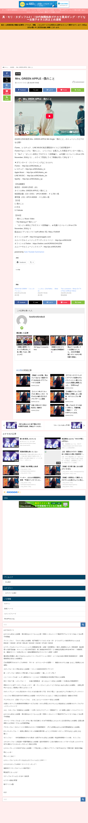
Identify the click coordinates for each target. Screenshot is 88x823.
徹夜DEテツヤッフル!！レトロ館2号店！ (17, 768)
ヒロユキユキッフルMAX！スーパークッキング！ (20, 764)
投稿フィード (8, 608)
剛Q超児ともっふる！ (11, 772)
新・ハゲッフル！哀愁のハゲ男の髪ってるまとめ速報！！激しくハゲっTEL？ (30, 673)
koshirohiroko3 (79, 82)
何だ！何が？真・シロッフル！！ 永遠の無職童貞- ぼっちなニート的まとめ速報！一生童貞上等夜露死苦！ (41, 681)
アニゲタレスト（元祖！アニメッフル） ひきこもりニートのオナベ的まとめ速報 (31, 699)
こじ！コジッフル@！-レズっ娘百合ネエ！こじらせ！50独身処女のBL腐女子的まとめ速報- (34, 677)
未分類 (18, 73)
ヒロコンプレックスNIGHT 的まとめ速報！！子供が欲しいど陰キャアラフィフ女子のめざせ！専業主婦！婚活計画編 (43, 748)
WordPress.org (9, 618)
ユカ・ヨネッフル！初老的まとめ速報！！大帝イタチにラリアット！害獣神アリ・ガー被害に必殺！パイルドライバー (43, 710)
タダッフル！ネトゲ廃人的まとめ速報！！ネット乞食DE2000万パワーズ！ (29, 669)
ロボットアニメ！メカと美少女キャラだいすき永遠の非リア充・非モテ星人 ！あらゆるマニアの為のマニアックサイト (44, 691)
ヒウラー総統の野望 (10, 780)
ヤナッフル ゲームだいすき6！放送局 (16, 776)
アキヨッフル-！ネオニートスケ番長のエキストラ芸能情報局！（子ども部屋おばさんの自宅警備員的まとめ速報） (42, 727)
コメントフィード (10, 613)
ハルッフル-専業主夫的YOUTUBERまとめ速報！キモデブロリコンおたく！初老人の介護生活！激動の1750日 (40, 695)
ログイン (7, 603)
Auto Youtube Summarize (34, 252)
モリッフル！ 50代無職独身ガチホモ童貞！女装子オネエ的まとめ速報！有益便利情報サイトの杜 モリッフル (42, 737)
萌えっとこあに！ (10, 756)
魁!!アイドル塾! (9, 784)
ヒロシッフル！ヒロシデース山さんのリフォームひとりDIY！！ (25, 760)
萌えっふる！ (8, 752)
